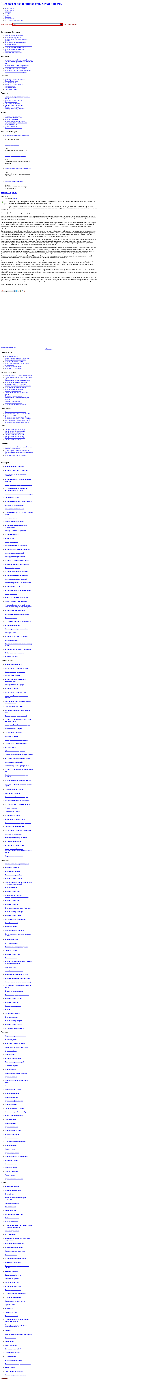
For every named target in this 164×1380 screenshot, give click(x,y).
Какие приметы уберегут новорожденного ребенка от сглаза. (16, 896)
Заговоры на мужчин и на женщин (16, 636)
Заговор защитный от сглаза (14, 845)
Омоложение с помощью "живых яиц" (18, 1364)
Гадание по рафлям (11, 1097)
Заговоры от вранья (11, 542)
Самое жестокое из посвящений (15, 1293)
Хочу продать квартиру (13, 1297)
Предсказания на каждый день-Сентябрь (18, 418)
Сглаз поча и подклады (12, 793)
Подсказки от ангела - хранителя (15, 412)
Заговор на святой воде (12, 625)
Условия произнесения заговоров (16, 601)
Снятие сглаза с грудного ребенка (16, 743)
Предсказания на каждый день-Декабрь (17, 413)
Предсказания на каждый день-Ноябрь (17, 417)
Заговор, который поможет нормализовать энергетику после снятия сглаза (18, 850)
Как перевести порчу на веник (15, 672)
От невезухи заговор (11, 808)
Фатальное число (10, 1338)
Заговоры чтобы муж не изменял (15, 68)
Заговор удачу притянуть (13, 37)
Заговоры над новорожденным (15, 531)
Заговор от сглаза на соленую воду (16, 740)
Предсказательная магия (13, 1360)
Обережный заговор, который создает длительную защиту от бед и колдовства (18, 606)
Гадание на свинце (11, 1104)
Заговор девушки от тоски (13, 586)
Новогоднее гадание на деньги (15, 1043)
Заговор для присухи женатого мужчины (18, 70)
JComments (48, 349)
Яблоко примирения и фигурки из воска (18, 1334)
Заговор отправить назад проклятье (17, 614)
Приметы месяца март (12, 1002)
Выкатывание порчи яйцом (13, 366)
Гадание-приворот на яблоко (14, 521)
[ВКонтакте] (15, 291)
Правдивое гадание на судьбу (14, 84)
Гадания (14, 198)
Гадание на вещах (11, 1086)
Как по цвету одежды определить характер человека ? (16, 1325)
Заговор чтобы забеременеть (14, 509)
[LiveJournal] (23, 291)
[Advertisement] (49, 318)
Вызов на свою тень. (12, 1203)
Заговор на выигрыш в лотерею (16, 545)
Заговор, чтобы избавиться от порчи (17, 725)
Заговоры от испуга (11, 688)
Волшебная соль (10, 967)
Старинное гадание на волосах (15, 79)
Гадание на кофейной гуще (14, 1101)
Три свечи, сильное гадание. (14, 1108)
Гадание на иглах (10, 87)
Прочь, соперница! (11, 618)
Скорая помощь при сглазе (14, 856)
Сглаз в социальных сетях (13, 706)
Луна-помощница (11, 1255)
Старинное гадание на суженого (15, 1036)
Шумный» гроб (10, 1194)
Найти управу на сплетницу (14, 1243)
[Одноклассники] (19, 291)
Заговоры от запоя (11, 594)
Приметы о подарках (12, 867)
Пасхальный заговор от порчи (15, 819)
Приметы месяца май (12, 904)
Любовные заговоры (12, 1218)
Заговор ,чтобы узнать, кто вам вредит (17, 65)
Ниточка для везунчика (12, 51)
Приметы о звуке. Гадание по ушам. (17, 995)
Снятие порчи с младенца (13, 732)
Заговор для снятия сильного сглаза (17, 800)
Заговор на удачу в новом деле (14, 49)
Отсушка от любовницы (12, 116)
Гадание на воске (10, 1054)
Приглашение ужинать (12, 1134)
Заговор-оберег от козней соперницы (17, 549)
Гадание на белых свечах (13, 1130)
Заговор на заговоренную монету (15, 47)
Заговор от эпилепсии (12, 534)
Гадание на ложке (11, 1167)
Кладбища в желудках (12, 1352)
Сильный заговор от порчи (14, 789)
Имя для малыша (11, 958)
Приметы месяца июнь (12, 891)
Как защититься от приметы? (15, 1028)
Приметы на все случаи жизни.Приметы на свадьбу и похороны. (18, 962)
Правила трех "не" (11, 1316)
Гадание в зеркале (11, 1077)
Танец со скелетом (11, 1312)
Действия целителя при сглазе (15, 751)
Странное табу (10, 1305)
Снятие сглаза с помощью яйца (15, 692)
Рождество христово (12, 1282)
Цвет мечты (9, 1308)
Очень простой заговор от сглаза (16, 837)
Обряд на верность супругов (14, 466)
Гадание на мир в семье (13, 1089)
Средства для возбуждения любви (16, 629)
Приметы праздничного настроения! (17, 978)
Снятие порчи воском (12, 811)
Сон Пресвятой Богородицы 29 (15, 431)
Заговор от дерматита (12, 119)
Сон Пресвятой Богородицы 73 (15, 438)
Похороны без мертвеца (13, 1286)
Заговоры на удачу (11, 44)
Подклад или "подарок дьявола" (16, 716)
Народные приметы (11, 939)
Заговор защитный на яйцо (14, 762)
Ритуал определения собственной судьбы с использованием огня (19, 1226)
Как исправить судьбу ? (13, 1349)
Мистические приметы (12, 1013)
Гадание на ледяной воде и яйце (15, 1112)
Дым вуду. (8, 1330)
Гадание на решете (11, 1145)
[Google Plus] (25, 291)
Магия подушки (10, 1210)
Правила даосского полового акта (16, 974)
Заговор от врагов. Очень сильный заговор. (19, 60)
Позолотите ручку (11, 926)
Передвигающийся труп (13, 1275)
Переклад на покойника (13, 1290)
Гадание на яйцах (10, 82)
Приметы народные (11, 1017)
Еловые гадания (10, 1119)
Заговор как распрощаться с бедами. (17, 571)
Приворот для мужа (11, 656)
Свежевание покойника (13, 1190)
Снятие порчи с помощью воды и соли (18, 823)
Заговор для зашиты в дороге (15, 610)
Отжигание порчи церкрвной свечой (17, 758)
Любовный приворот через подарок (17, 564)
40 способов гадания (11, 81)
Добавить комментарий (8, 347)
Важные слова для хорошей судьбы (17, 864)
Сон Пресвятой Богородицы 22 (15, 429)
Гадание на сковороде (12, 1093)
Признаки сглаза (10, 747)
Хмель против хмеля (12, 497)
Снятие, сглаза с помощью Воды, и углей (19, 754)
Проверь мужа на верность (13, 100)
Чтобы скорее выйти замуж (13, 403)
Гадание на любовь (11, 1138)
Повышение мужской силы (13, 128)
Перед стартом (10, 1367)
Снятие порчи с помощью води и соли (15, 156)
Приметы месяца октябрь (13, 998)
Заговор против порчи (12, 815)
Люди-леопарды (10, 1234)
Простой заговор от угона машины (16, 597)
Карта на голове (10, 1356)
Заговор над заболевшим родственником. (19, 501)
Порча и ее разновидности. (14, 664)
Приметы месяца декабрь (13, 878)
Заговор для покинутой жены (15, 557)
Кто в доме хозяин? (11, 943)
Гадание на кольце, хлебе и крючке (16, 1156)
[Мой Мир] (21, 291)
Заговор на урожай (11, 518)
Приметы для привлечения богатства (17, 908)
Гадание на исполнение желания (16, 1073)
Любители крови (10, 1207)
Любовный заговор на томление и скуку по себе (18, 168)
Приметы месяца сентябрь (14, 911)
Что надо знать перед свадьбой (14, 108)
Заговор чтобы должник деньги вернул (18, 590)
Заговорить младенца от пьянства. (16, 470)
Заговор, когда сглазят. (12, 675)
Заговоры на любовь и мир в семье (16, 560)
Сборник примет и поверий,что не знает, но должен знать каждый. (18, 883)
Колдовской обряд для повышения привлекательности (16, 123)
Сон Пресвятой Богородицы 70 (15, 439)
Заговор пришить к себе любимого (16, 67)
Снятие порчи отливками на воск (15, 360)
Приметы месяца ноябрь (13, 875)
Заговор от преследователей (14, 553)
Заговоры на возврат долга (13, 52)
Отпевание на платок (12, 1186)
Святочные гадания (11, 89)
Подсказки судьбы (10, 415)
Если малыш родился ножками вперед (18, 982)
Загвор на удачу (10, 538)
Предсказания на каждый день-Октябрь (17, 420)
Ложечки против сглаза (13, 841)
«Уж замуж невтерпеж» (12, 103)
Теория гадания (9, 192)
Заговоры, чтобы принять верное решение (18, 46)
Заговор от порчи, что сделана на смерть (18, 485)
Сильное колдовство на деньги (15, 1375)
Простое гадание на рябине (14, 1115)
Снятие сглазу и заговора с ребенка (17, 766)
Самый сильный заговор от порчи (16, 797)
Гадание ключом (10, 86)
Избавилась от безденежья (13, 117)
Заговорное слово (11, 633)
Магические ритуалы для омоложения (18, 583)
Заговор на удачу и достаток (14, 35)
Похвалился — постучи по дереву (16, 947)
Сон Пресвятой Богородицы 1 (14, 433)
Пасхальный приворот (12, 568)
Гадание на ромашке (12, 1153)
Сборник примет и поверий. (14, 105)
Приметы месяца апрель (13, 915)
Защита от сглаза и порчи (13, 728)
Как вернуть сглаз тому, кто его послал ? (18, 804)
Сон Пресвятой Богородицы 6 (14, 434)
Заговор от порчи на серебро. (14, 361)
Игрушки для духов (11, 1271)
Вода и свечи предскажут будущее (16, 1047)
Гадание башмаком (11, 1127)
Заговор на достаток (11, 640)
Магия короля (9, 1341)
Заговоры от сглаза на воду (13, 368)
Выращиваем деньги (12, 1279)
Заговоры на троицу (11, 356)
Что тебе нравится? (11, 923)
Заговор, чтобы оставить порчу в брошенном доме (16, 680)
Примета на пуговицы (12, 107)
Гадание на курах (10, 1164)
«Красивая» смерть (11, 1221)
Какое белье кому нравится (14, 971)
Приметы (8, 1009)
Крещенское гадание (12, 1171)
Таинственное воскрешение (14, 1371)
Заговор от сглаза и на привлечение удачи (19, 494)
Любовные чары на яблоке (14, 1247)
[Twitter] (17, 291)
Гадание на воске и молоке (14, 1179)
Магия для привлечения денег (15, 1251)
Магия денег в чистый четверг (15, 1301)
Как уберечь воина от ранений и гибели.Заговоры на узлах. (16, 489)
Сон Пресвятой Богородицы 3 (14, 436)
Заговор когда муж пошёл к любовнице (18, 649)
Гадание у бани (10, 1149)
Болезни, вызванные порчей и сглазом (18, 780)
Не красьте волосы (11, 102)
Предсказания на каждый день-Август (17, 422)
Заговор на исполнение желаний (15, 42)
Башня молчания (11, 1345)
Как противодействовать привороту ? (18, 621)
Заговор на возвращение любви (15, 121)
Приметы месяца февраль (13, 1021)
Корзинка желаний (11, 950)
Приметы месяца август (13, 954)
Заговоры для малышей (13, 1058)
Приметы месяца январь (13, 1024)
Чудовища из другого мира (14, 1214)
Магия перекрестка (11, 126)
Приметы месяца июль (12, 900)
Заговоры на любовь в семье (14, 505)
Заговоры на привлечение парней (15, 72)
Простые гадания (11, 1040)
